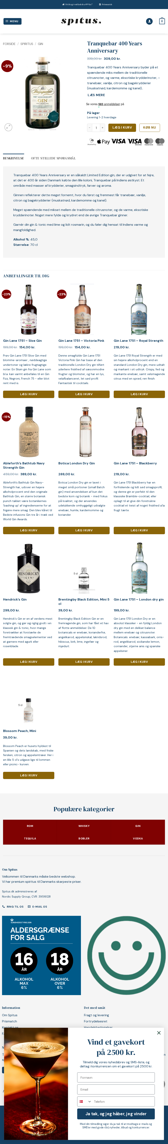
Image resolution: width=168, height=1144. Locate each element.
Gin (40, 44)
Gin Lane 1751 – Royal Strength (138, 341)
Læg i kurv (122, 127)
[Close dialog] (159, 1032)
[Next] (74, 93)
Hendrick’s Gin (15, 599)
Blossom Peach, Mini (19, 731)
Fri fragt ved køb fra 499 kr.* (79, 4)
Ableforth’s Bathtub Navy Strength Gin (24, 465)
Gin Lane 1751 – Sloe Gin (22, 341)
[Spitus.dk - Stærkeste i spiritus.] (80, 21)
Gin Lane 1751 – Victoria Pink (81, 341)
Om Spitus (9, 1015)
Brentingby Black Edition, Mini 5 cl (83, 601)
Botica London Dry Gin (76, 463)
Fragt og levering (96, 1015)
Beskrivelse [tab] (13, 158)
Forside (9, 44)
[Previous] (10, 93)
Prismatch (107, 4)
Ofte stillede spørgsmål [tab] (53, 158)
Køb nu (149, 127)
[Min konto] (149, 21)
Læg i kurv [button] (28, 394)
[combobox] (84, 1101)
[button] (12, 21)
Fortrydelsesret (95, 1021)
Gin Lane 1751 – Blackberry (135, 463)
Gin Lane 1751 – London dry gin (139, 599)
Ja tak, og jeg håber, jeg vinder (115, 1113)
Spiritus (26, 44)
